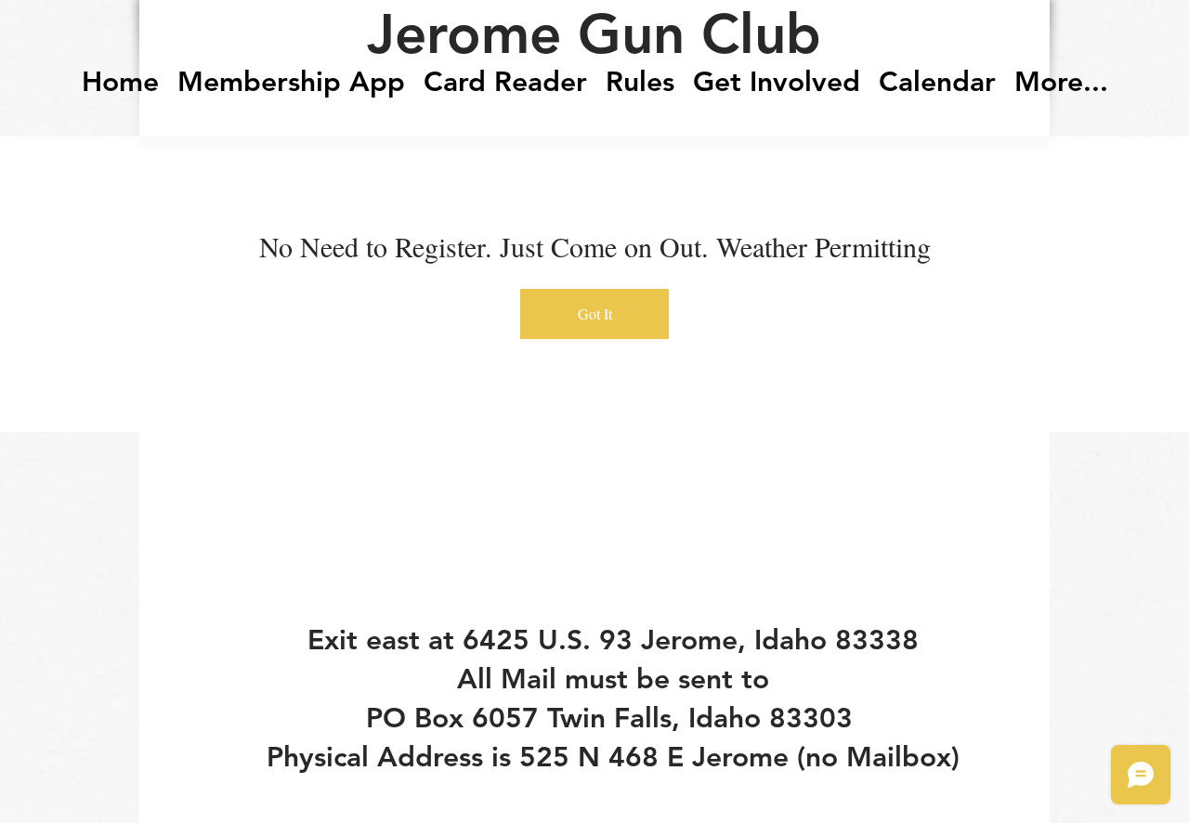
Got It (595, 313)
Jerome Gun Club (594, 33)
